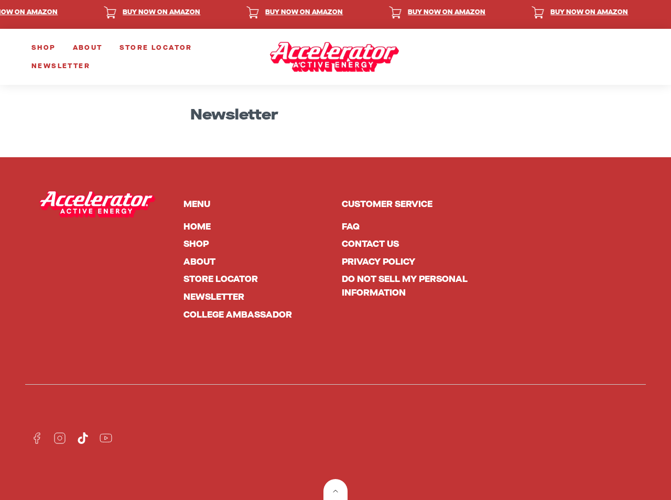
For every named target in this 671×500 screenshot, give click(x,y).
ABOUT (88, 48)
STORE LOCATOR (156, 48)
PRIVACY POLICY (378, 261)
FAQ (351, 226)
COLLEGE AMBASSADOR (237, 314)
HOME (197, 226)
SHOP (43, 48)
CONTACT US (370, 243)
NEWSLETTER (60, 66)
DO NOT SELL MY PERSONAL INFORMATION (405, 286)
